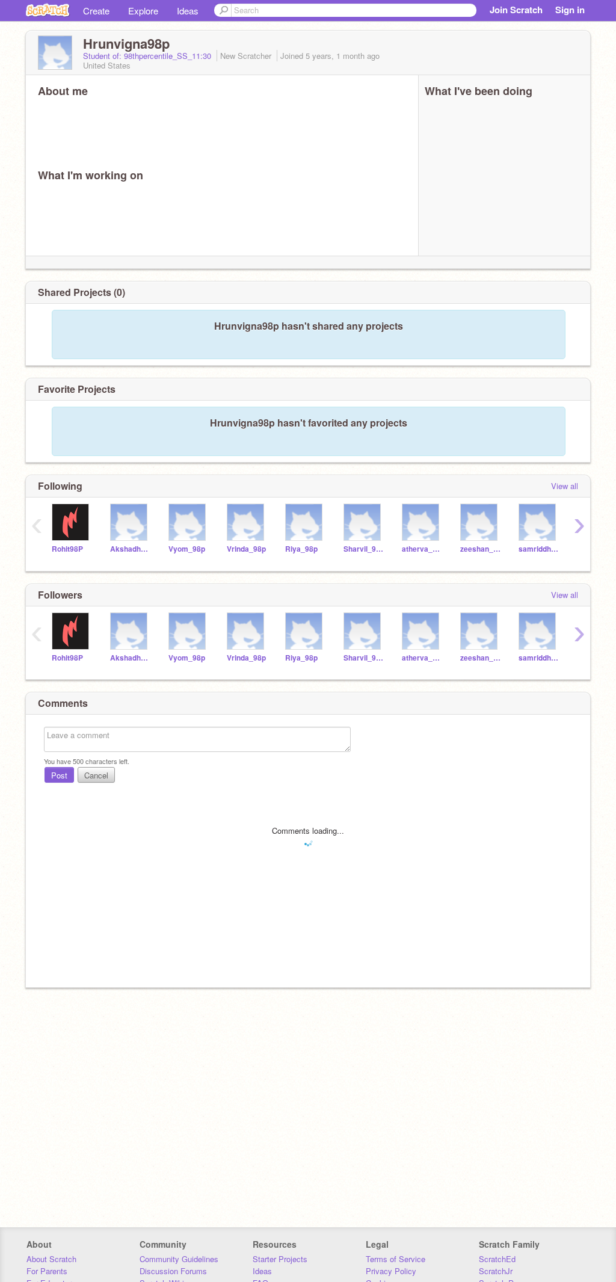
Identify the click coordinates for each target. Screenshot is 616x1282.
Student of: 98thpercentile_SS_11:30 (148, 55)
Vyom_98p (186, 549)
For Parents (46, 1271)
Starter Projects (280, 1259)
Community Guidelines (179, 1259)
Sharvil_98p (363, 549)
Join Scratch (516, 9)
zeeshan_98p (480, 549)
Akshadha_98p (130, 549)
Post (59, 775)
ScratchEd (497, 1259)
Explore (143, 10)
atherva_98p (422, 549)
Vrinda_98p (246, 549)
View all (564, 486)
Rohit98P (67, 549)
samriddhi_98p (539, 549)
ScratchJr (496, 1271)
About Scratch (51, 1259)
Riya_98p (301, 549)
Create (96, 10)
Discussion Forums (173, 1271)
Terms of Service (395, 1259)
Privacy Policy (391, 1271)
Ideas (188, 10)
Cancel (96, 775)
